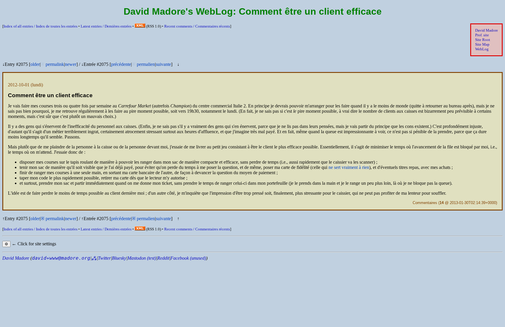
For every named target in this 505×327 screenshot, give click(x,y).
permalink (55, 64)
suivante (163, 64)
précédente (121, 64)
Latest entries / (106, 26)
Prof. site (482, 35)
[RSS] (140, 26)
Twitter (104, 258)
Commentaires (425, 203)
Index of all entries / (40, 26)
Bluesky (119, 258)
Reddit (163, 258)
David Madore (486, 30)
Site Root (482, 39)
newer (70, 64)
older (35, 64)
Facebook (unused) (188, 258)
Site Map (482, 44)
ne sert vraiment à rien (348, 167)
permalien (146, 64)
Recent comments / (197, 26)
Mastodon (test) (141, 258)
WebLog (482, 49)
